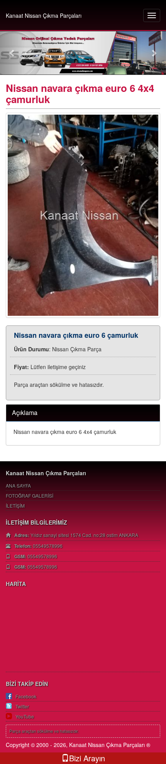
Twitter (22, 706)
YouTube (24, 716)
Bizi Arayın (87, 758)
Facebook (25, 696)
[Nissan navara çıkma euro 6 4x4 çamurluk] (83, 215)
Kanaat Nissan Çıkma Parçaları (43, 15)
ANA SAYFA (18, 485)
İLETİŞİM (15, 505)
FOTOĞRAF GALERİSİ (29, 495)
